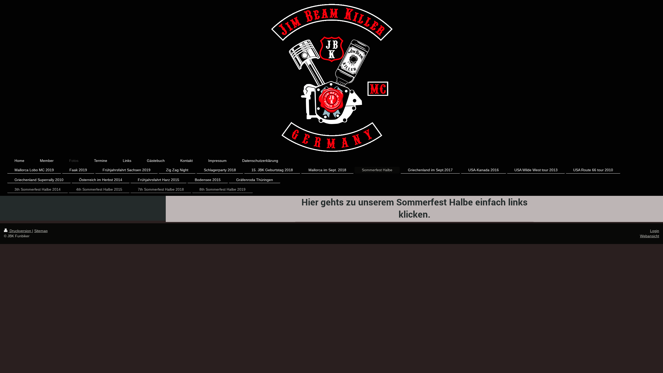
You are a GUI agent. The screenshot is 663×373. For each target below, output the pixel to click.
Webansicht (649, 236)
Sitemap (41, 231)
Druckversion (20, 231)
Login (654, 231)
